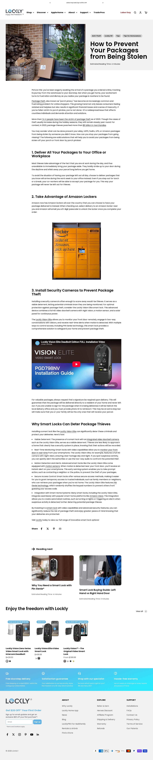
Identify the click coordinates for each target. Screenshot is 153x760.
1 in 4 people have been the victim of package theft (66, 119)
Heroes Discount (104, 710)
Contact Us (132, 715)
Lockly (39, 520)
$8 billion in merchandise (94, 125)
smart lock (52, 508)
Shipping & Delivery (106, 719)
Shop (29, 12)
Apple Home (57, 12)
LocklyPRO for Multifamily (74, 724)
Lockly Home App (70, 710)
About (71, 12)
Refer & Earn (103, 706)
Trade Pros (99, 12)
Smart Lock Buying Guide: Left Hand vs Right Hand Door (97, 591)
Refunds (101, 728)
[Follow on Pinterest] (25, 734)
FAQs (129, 710)
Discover (41, 12)
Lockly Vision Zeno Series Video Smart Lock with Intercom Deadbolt (18, 651)
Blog (64, 719)
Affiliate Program (105, 715)
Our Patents (132, 728)
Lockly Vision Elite (44, 319)
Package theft (38, 101)
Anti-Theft (96, 36)
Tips (118, 36)
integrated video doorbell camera (103, 439)
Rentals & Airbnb (70, 728)
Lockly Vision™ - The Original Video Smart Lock (74, 651)
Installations (132, 706)
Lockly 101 (108, 36)
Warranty (101, 724)
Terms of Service (134, 724)
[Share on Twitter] (47, 528)
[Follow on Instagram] (19, 734)
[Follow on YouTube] (31, 734)
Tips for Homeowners (132, 36)
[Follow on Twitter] (13, 734)
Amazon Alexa (96, 496)
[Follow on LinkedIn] (37, 734)
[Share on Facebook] (41, 528)
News (64, 715)
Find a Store (67, 732)
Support (84, 12)
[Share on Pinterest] (54, 528)
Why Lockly (67, 706)
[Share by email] (60, 528)
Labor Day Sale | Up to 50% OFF (76, 3)
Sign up (37, 722)
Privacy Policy (133, 719)
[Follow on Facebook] (7, 734)
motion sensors (52, 466)
